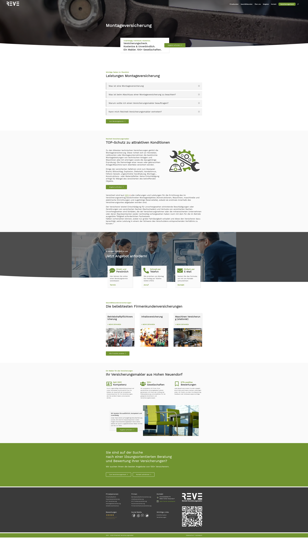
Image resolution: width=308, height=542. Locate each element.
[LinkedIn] (142, 516)
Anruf (146, 285)
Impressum (198, 535)
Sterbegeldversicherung (113, 503)
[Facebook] (133, 516)
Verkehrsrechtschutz (112, 506)
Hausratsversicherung (113, 499)
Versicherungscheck (287, 4)
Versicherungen (161, 517)
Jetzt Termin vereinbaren (167, 501)
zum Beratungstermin (116, 121)
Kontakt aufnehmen (143, 474)
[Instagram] (138, 516)
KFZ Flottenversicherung (139, 501)
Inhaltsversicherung (137, 499)
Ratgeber (266, 4)
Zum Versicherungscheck (117, 474)
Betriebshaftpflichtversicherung (141, 497)
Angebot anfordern (174, 45)
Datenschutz (190, 535)
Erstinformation (162, 515)
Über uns (258, 4)
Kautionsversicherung (138, 503)
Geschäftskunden (246, 4)
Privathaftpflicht (111, 497)
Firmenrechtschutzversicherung (141, 506)
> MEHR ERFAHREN (114, 324)
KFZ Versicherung (111, 501)
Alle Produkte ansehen (116, 353)
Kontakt (273, 4)
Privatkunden (234, 4)
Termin (113, 285)
